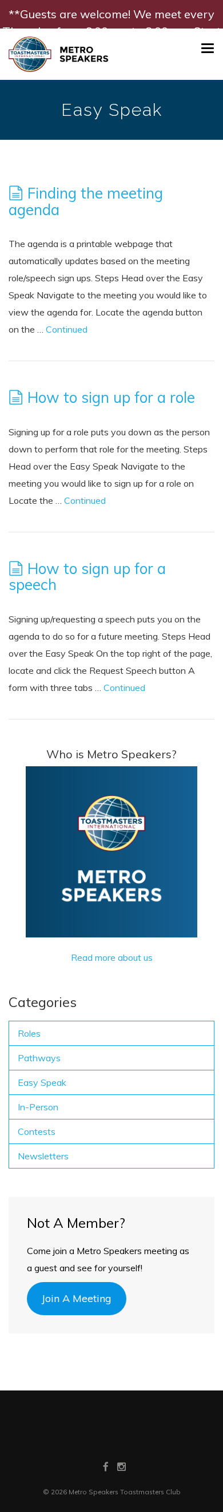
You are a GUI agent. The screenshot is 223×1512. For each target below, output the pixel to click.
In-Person (38, 1107)
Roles (29, 1033)
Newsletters (43, 1156)
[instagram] (122, 1466)
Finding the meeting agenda (86, 201)
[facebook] (105, 1466)
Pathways (39, 1058)
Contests (36, 1131)
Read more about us (112, 957)
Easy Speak (42, 1082)
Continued (66, 329)
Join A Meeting (77, 1298)
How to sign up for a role (111, 397)
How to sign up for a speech (87, 577)
